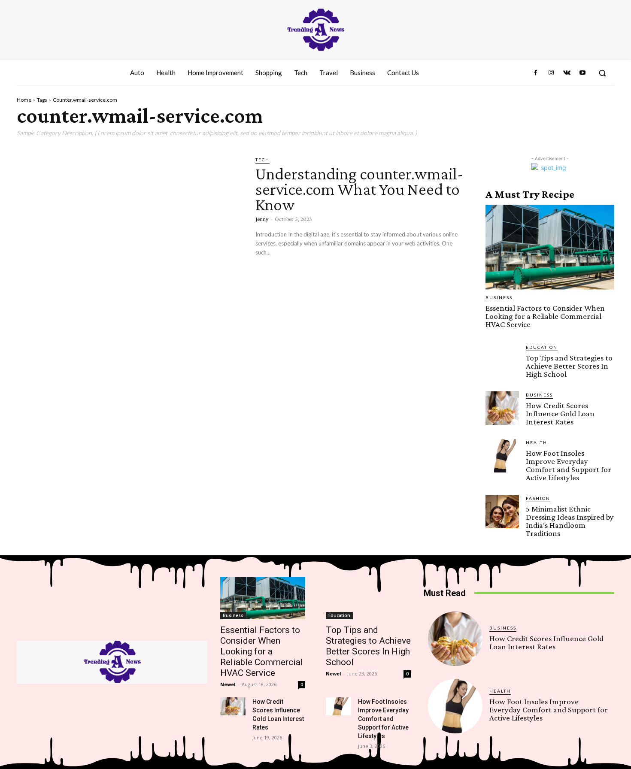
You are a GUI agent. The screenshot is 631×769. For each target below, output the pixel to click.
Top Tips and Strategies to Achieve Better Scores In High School (569, 365)
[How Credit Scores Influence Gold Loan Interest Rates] (502, 408)
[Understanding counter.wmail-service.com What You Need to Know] (130, 222)
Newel (228, 684)
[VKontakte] (566, 73)
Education (542, 347)
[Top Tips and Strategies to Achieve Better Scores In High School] (502, 360)
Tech (262, 159)
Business (499, 297)
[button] (602, 73)
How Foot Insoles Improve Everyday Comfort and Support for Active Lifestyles (568, 465)
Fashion (538, 498)
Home (24, 100)
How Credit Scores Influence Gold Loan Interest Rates (560, 413)
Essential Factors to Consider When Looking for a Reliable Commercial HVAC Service (545, 316)
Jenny (261, 218)
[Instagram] (551, 73)
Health (536, 442)
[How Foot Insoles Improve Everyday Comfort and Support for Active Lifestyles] (502, 455)
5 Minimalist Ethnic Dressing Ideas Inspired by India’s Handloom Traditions (570, 521)
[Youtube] (582, 73)
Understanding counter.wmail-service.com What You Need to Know (359, 189)
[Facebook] (535, 73)
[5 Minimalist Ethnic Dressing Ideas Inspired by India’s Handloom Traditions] (502, 511)
